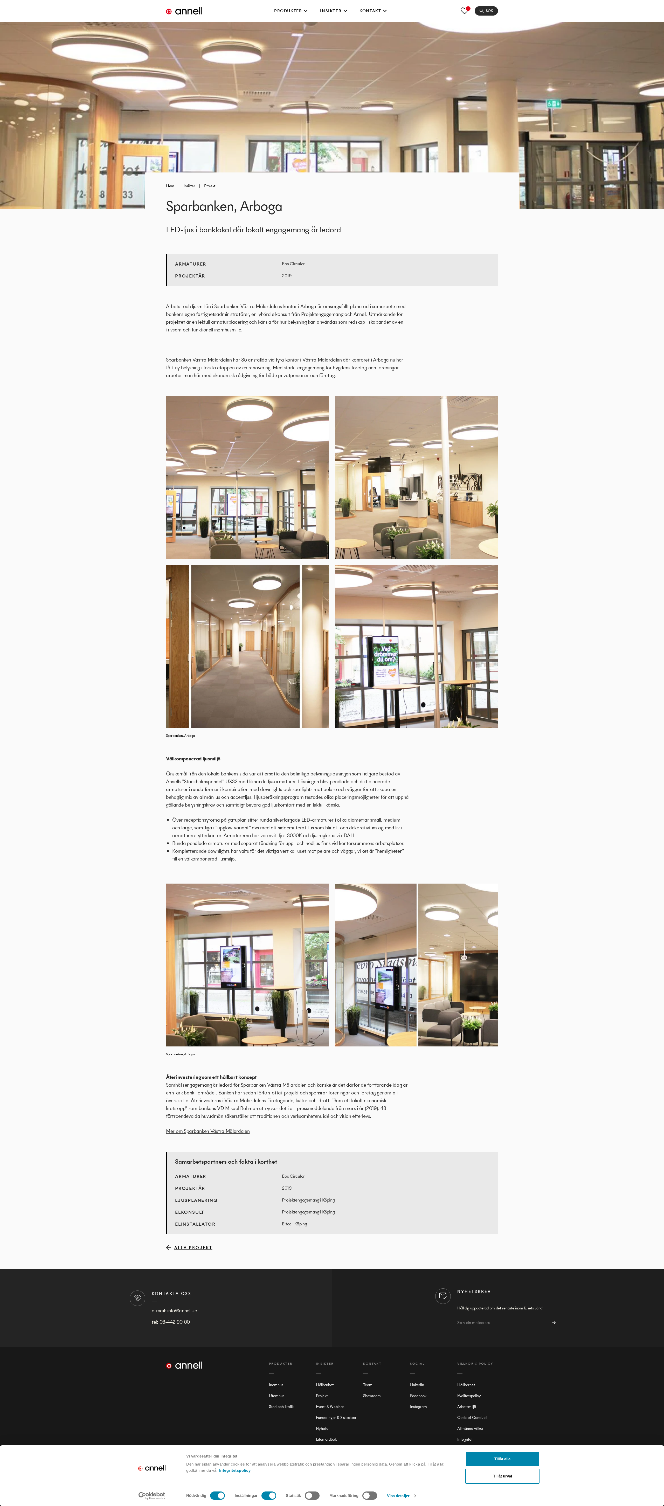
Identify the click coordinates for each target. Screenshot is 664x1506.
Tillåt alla (502, 1459)
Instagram (418, 1406)
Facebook (418, 1395)
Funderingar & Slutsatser (336, 1417)
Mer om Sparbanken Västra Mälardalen (208, 1131)
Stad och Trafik (281, 1406)
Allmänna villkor (470, 1428)
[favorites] (464, 11)
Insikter (330, 10)
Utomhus (276, 1395)
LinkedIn (417, 1384)
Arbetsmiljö (466, 1406)
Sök (489, 10)
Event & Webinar (330, 1406)
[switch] (268, 1495)
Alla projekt (193, 1247)
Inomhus (276, 1384)
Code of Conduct (472, 1417)
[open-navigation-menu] (306, 11)
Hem (170, 186)
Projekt (209, 186)
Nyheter (323, 1428)
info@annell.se (182, 1310)
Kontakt (370, 10)
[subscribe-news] (552, 1322)
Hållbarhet (325, 1384)
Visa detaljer (398, 1496)
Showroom (372, 1395)
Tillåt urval (502, 1476)
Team (367, 1384)
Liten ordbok (326, 1439)
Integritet (465, 1439)
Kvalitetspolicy (469, 1395)
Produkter (288, 10)
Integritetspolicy (235, 1470)
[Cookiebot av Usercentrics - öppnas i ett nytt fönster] (152, 1496)
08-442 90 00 (175, 1321)
